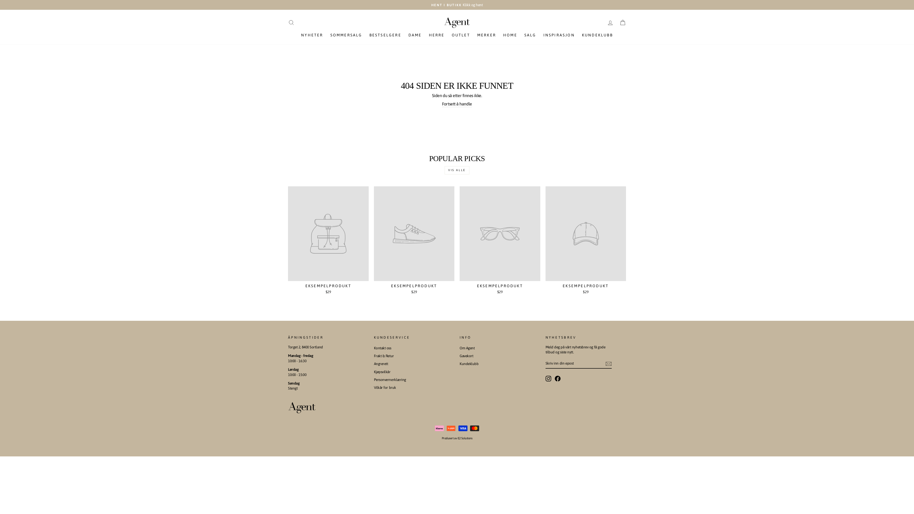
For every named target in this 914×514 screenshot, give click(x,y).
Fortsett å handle (457, 103)
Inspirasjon (559, 35)
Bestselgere (385, 35)
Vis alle (457, 170)
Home (510, 35)
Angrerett (381, 364)
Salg (530, 35)
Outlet (461, 35)
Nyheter (312, 35)
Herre (437, 35)
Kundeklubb (597, 35)
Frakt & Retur (384, 356)
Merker (486, 35)
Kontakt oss (382, 348)
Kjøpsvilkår (382, 372)
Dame (415, 35)
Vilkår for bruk (385, 388)
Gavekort (466, 356)
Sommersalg (346, 35)
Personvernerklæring (390, 380)
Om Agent (467, 348)
